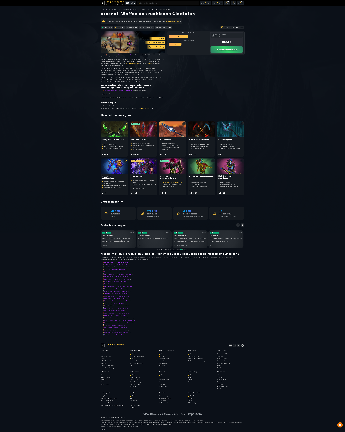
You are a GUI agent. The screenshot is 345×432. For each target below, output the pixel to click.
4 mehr (161, 368)
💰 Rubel (191, 396)
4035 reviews (175, 250)
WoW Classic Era (193, 356)
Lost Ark (132, 393)
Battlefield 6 (163, 393)
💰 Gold (132, 354)
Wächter (132, 407)
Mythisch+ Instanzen (136, 363)
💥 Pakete (133, 358)
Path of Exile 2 (222, 351)
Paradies (132, 403)
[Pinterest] (242, 345)
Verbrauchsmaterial (223, 363)
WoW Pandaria (135, 372)
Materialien (162, 384)
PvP (131, 365)
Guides (103, 358)
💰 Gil (190, 375)
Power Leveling (164, 358)
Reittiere (191, 382)
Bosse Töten (105, 384)
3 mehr (161, 389)
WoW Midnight (135, 351)
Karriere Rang (163, 396)
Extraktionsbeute (222, 386)
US (198, 37)
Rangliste (104, 396)
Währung (220, 356)
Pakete (161, 377)
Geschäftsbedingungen (108, 368)
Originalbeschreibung (173, 21)
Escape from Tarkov (194, 393)
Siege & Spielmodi (107, 400)
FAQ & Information (107, 361)
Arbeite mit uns (106, 356)
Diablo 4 (162, 372)
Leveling (191, 379)
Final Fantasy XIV (194, 372)
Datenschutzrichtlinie (108, 365)
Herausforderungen (136, 382)
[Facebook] (234, 345)
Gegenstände (221, 361)
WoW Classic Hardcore (195, 358)
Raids (190, 377)
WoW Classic (192, 351)
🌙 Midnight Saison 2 (137, 356)
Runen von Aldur (222, 354)
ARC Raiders (221, 372)
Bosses (161, 382)
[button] (233, 3)
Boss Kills (220, 382)
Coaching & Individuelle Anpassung (113, 405)
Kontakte (104, 363)
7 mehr (132, 368)
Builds (103, 379)
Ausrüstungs (163, 361)
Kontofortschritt (106, 403)
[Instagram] (238, 345)
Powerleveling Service (144, 108)
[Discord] (230, 345)
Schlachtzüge (134, 361)
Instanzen (162, 365)
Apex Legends (105, 393)
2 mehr (219, 368)
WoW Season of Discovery (196, 361)
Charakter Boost (135, 384)
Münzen (219, 375)
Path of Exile (105, 372)
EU (178, 37)
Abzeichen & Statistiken (109, 398)
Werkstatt (220, 384)
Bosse (219, 365)
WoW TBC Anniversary (166, 351)
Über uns (104, 354)
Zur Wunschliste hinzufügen (233, 27)
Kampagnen (163, 400)
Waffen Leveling (164, 403)
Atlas (102, 382)
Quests (190, 400)
